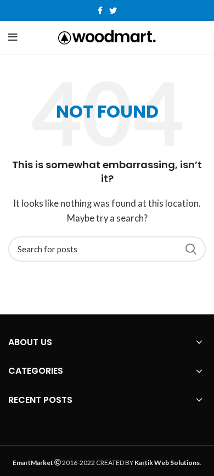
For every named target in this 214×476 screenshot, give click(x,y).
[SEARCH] (191, 249)
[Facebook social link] (100, 10)
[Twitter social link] (113, 10)
